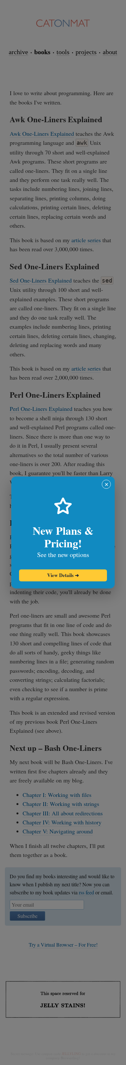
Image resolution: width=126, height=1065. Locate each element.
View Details (63, 575)
